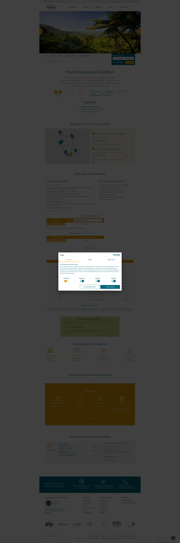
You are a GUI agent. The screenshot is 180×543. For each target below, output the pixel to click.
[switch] (82, 281)
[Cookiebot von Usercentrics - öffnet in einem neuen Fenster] (114, 255)
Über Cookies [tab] (111, 259)
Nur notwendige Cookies (90, 287)
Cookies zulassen (110, 287)
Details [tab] (90, 259)
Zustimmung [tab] (69, 259)
